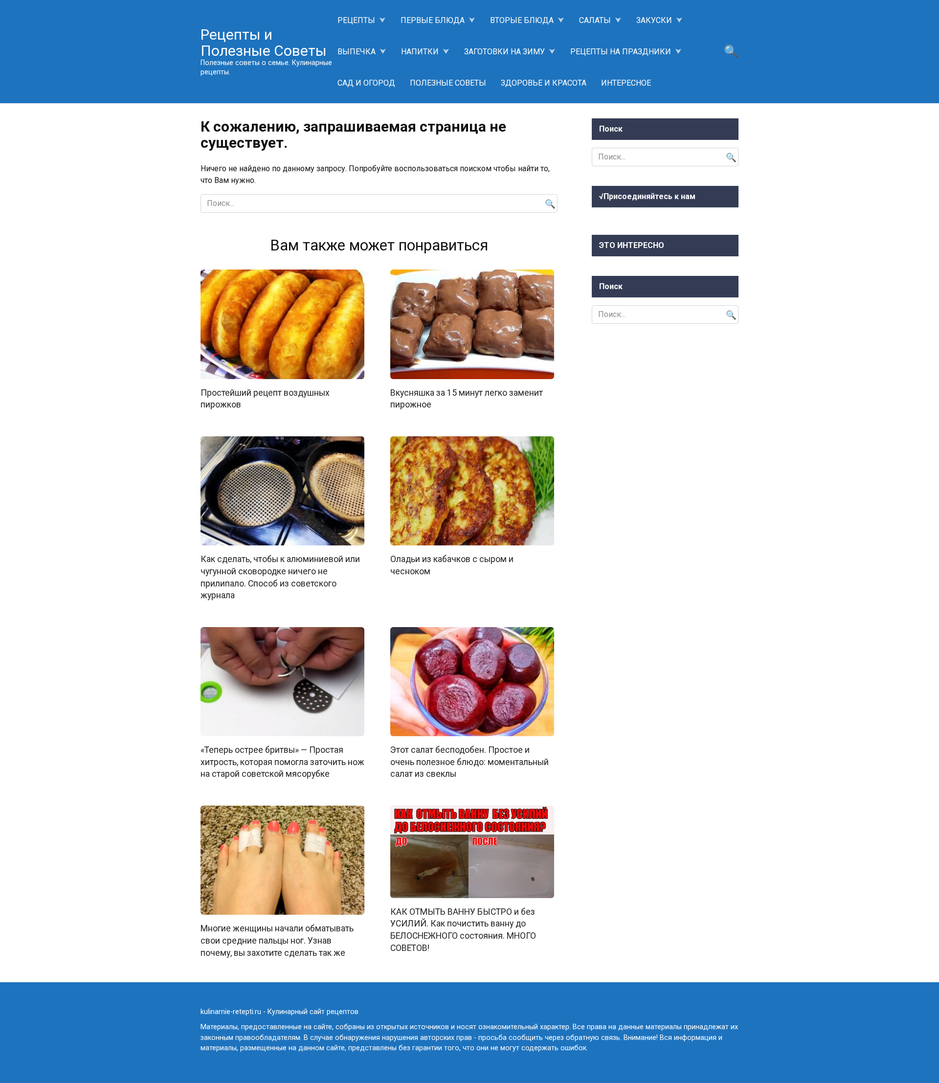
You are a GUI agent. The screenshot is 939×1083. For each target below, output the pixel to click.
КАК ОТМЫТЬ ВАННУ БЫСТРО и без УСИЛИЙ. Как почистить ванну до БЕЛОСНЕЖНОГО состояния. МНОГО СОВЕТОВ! (463, 930)
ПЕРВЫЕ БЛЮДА (433, 20)
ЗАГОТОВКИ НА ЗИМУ (504, 51)
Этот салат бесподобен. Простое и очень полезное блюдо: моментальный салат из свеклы (469, 762)
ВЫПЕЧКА (356, 51)
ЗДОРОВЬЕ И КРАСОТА (543, 83)
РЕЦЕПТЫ (356, 20)
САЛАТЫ (595, 20)
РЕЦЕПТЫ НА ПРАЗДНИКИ (620, 51)
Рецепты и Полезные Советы (264, 42)
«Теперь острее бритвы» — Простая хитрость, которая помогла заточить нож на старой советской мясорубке (282, 762)
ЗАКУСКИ (654, 20)
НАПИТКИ (420, 51)
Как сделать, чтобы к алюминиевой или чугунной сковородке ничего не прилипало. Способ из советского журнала (280, 577)
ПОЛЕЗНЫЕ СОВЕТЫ (448, 83)
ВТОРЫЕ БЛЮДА (522, 20)
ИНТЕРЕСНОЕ (626, 83)
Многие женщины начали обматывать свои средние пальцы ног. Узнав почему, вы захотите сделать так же (277, 940)
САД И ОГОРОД (366, 83)
